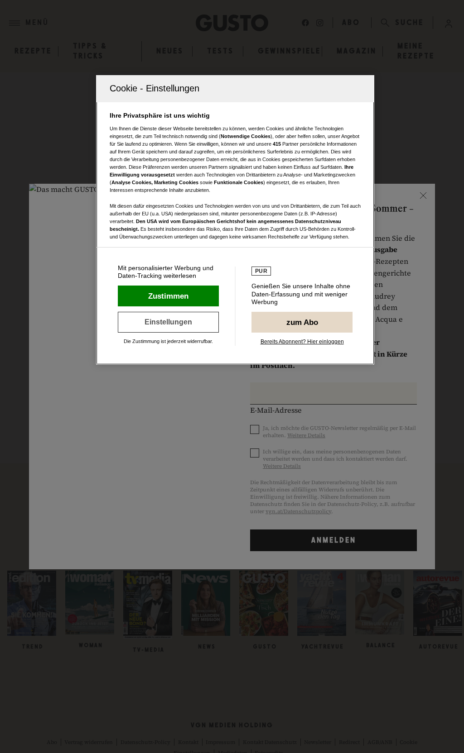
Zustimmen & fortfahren (168, 296)
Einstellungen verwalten (168, 322)
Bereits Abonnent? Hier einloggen (302, 341)
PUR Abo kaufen (302, 322)
